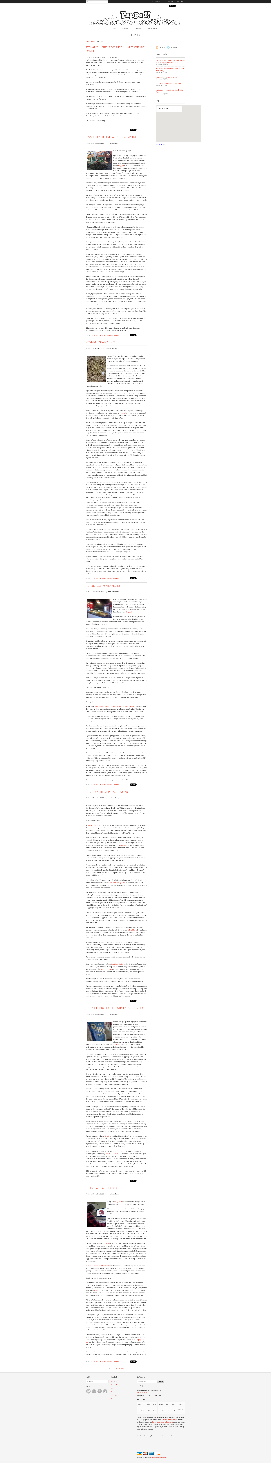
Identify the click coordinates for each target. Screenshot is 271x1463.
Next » (121, 1368)
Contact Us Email (142, 1392)
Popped (135, 34)
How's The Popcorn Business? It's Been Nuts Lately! (111, 137)
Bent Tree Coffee (117, 964)
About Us (114, 1381)
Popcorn (125, 28)
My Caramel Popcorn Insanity (100, 342)
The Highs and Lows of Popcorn (101, 1188)
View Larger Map (160, 144)
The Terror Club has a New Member (103, 585)
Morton (107, 1154)
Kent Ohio (105, 335)
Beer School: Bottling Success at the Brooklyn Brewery (115, 706)
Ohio (110, 335)
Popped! (121, 165)
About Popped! (153, 28)
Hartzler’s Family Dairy (116, 883)
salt (122, 1151)
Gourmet (95, 335)
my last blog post (94, 825)
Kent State (133, 930)
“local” (106, 1136)
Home (114, 28)
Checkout (180, 1)
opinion (124, 845)
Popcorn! (114, 1392)
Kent (100, 335)
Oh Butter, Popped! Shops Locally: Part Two (107, 792)
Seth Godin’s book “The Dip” (98, 1266)
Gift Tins (138, 28)
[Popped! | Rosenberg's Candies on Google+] (100, 1393)
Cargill (116, 1154)
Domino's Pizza (106, 969)
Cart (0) (170, 1)
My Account (156, 1)
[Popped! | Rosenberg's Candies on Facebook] (94, 1393)
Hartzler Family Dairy (168, 1420)
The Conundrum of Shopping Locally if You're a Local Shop (115, 1008)
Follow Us (173, 47)
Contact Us (114, 1385)
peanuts (97, 1290)
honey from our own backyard (162, 1422)
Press (113, 1399)
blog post (118, 1202)
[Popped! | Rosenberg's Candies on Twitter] (88, 1393)
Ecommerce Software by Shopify (159, 1457)
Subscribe (162, 47)
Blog (112, 1388)
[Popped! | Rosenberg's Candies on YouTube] (105, 1393)
